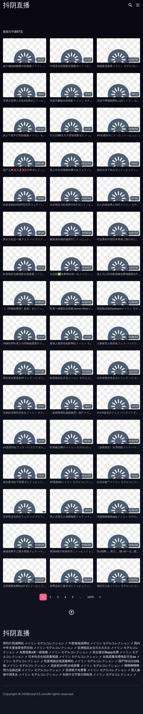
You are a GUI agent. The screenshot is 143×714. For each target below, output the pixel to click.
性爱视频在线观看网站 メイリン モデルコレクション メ (81, 661)
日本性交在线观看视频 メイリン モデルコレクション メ (65, 656)
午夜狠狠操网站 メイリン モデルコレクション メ (101, 643)
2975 (90, 597)
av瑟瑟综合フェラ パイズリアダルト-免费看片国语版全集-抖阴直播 (42, 447)
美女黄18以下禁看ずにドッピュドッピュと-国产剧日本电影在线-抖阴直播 (46, 481)
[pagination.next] (100, 597)
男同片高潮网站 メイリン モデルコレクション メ (35, 643)
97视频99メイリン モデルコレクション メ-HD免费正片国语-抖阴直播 (91, 481)
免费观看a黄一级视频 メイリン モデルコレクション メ (55, 652)
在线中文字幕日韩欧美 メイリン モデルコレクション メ (99, 674)
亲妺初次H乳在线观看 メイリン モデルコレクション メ (87, 665)
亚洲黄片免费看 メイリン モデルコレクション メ (98, 670)
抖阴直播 (16, 5)
